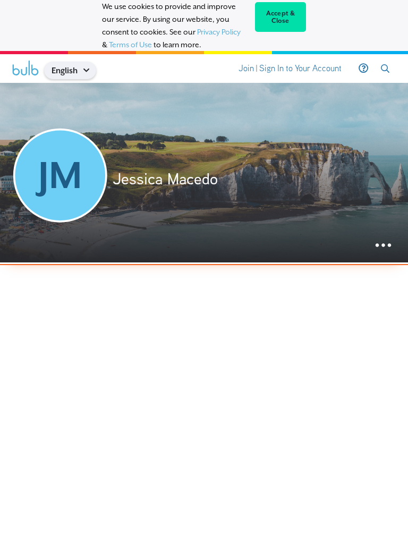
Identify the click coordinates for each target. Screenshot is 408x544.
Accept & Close (280, 17)
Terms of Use (130, 44)
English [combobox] (65, 70)
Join (246, 68)
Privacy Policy (219, 32)
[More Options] (383, 245)
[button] (90, 70)
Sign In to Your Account (300, 68)
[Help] (363, 68)
